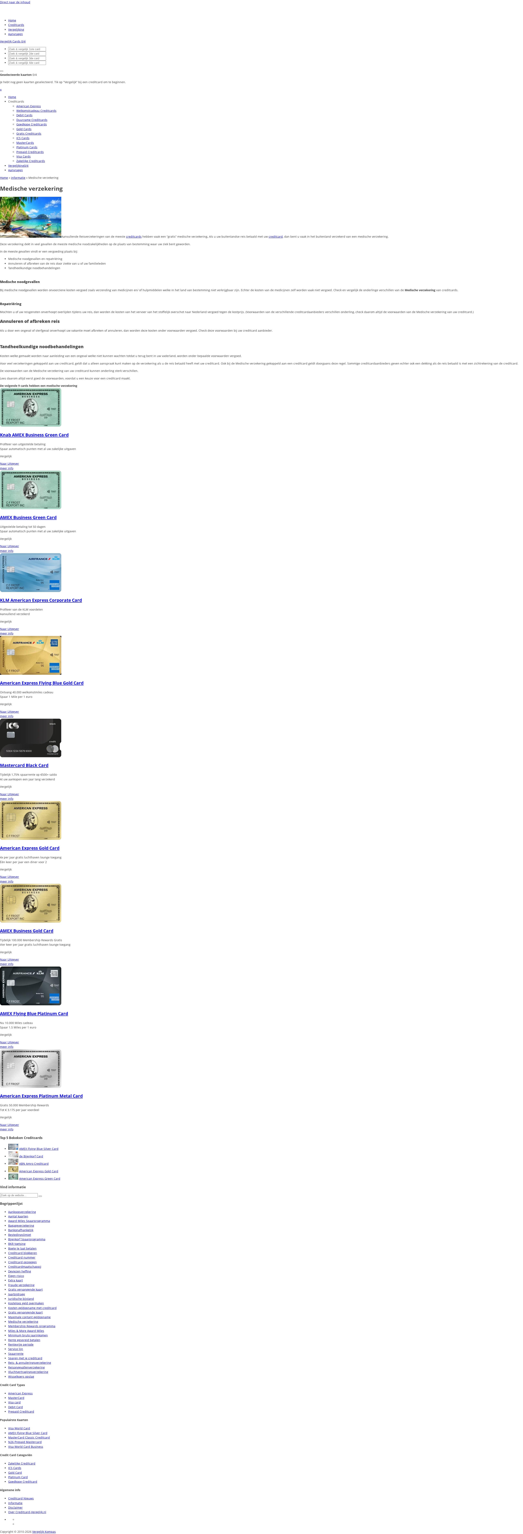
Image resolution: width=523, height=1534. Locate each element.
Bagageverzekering (21, 1225)
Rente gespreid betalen (24, 1340)
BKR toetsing (17, 1244)
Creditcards (16, 25)
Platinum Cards (26, 147)
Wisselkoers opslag (21, 1376)
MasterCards (25, 143)
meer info (6, 468)
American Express (28, 106)
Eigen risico (16, 1276)
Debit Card (15, 1407)
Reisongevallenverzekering (26, 1367)
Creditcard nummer (21, 1257)
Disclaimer (15, 1507)
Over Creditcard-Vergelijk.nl (27, 1512)
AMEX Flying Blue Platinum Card (34, 1013)
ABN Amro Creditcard (34, 1164)
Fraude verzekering (21, 1285)
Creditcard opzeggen (22, 1262)
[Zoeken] (40, 1196)
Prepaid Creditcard (21, 1411)
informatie (18, 178)
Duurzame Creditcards (31, 120)
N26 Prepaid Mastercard (25, 1442)
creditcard (276, 236)
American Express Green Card (39, 1178)
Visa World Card (19, 1428)
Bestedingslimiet (19, 1235)
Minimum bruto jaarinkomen (28, 1335)
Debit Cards (24, 115)
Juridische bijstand (21, 1299)
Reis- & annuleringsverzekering (29, 1363)
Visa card (14, 1402)
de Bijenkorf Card (31, 1156)
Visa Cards (23, 156)
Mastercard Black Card (24, 765)
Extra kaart (15, 1280)
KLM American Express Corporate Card (41, 600)
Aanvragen (15, 34)
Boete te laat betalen (22, 1248)
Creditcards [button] (16, 101)
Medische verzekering (23, 1322)
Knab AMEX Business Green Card (34, 435)
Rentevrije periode (21, 1344)
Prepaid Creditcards (30, 152)
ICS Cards (22, 138)
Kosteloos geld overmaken (26, 1303)
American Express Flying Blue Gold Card (42, 683)
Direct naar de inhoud (15, 2)
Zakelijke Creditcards (30, 161)
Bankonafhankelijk (20, 1230)
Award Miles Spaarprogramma (29, 1221)
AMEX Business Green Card (28, 517)
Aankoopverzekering (22, 1212)
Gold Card (15, 1473)
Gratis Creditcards (28, 133)
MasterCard (16, 1398)
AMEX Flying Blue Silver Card (38, 1149)
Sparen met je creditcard (25, 1358)
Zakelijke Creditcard (21, 1463)
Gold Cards (23, 129)
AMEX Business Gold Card (26, 931)
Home (12, 20)
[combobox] (27, 49)
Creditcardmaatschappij (24, 1267)
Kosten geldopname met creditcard (32, 1308)
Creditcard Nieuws (21, 1498)
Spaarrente (15, 1354)
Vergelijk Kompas (44, 1532)
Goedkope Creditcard (22, 1482)
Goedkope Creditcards (31, 124)
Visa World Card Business (25, 1447)
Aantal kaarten (18, 1216)
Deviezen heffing (19, 1271)
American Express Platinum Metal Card (41, 1096)
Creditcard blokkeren (22, 1253)
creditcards (134, 236)
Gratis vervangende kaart (25, 1289)
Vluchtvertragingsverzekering (28, 1372)
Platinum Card (18, 1477)
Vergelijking (16, 29)
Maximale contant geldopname (29, 1317)
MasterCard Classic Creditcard (29, 1437)
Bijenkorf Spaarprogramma (26, 1239)
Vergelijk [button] (6, 456)
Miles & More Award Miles (26, 1331)
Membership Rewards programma (31, 1326)
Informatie (15, 1503)
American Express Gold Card (29, 848)
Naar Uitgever (9, 463)
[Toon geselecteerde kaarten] (1, 71)
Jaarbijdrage (16, 1294)
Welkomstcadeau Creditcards (36, 111)
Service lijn (15, 1349)
